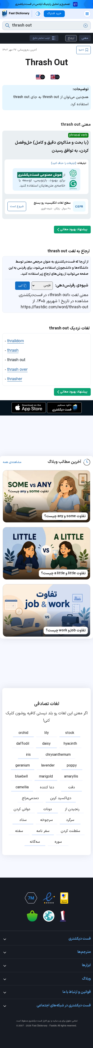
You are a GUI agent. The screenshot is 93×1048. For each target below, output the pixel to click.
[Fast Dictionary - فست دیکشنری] (15, 14)
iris (28, 755)
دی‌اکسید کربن (60, 798)
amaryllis (71, 776)
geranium (22, 765)
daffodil (22, 743)
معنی (84, 38)
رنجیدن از (72, 809)
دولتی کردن (22, 809)
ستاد (23, 820)
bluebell (21, 776)
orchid (23, 733)
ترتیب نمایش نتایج (41, 38)
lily (46, 733)
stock (69, 733)
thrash (13, 350)
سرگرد (70, 820)
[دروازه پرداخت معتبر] (64, 898)
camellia (22, 787)
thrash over (17, 369)
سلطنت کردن (70, 831)
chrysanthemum (58, 755)
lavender (48, 765)
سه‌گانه (35, 842)
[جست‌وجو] (7, 25)
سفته (19, 831)
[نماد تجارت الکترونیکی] (49, 898)
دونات (47, 809)
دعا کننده (47, 787)
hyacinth (70, 743)
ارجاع (71, 38)
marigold (46, 776)
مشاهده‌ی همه (12, 462)
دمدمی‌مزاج (30, 798)
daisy (46, 743)
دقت (71, 787)
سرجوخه (46, 820)
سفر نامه (42, 831)
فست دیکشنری (35, 1021)
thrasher (14, 378)
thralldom (15, 340)
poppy (72, 765)
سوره (58, 842)
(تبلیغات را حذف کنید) (63, 163)
